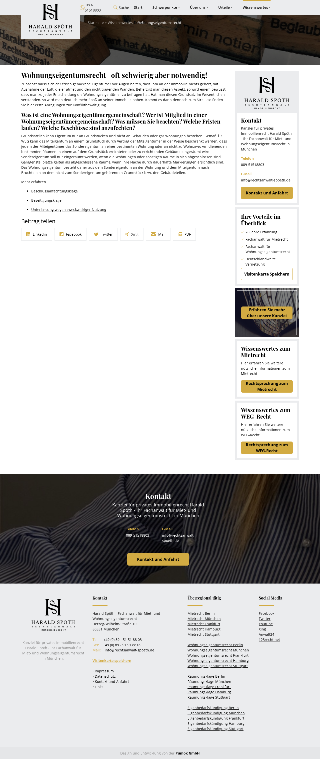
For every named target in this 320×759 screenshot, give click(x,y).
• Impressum (103, 671)
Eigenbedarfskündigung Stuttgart (216, 728)
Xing (262, 629)
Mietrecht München (204, 618)
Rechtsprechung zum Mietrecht (267, 386)
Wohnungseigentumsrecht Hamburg (218, 660)
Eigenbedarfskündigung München (216, 713)
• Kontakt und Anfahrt (110, 681)
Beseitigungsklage (46, 200)
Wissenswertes (120, 22)
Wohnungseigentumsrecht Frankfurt (218, 655)
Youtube (266, 623)
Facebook (266, 613)
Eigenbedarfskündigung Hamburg (216, 723)
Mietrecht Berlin (201, 613)
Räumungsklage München (209, 681)
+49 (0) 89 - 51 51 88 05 (122, 644)
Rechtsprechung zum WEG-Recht (267, 448)
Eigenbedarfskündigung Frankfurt (216, 718)
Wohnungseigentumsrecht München (218, 650)
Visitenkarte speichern (111, 660)
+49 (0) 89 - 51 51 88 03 (123, 639)
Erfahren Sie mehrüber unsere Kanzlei (267, 312)
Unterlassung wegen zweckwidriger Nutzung (68, 209)
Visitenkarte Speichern (267, 274)
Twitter (264, 618)
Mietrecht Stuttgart (204, 634)
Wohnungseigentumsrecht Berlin (215, 644)
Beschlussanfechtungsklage (54, 191)
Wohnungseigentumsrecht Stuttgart (218, 665)
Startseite (96, 22)
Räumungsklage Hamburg (209, 692)
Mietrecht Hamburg (204, 629)
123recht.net (269, 639)
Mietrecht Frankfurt (204, 623)
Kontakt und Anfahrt (267, 193)
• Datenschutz (104, 676)
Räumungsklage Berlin (206, 676)
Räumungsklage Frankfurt (209, 686)
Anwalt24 (266, 634)
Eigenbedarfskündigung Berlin (213, 707)
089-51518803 (252, 164)
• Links (97, 686)
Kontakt (141, 22)
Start (138, 7)
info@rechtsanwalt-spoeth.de (265, 180)
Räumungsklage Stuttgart (209, 697)
